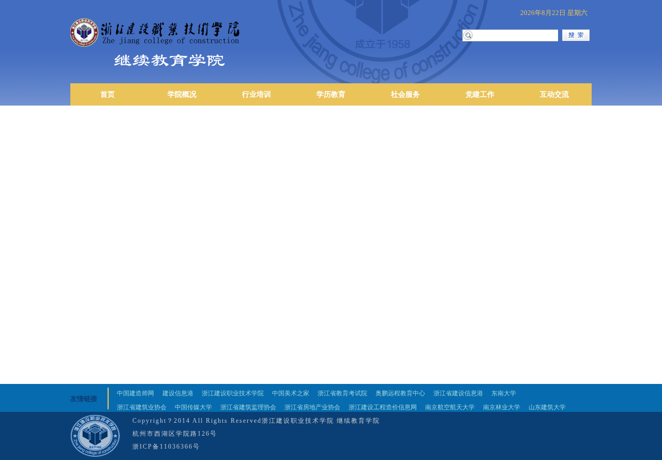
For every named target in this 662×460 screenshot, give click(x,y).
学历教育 (331, 94)
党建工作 (479, 94)
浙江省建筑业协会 (142, 407)
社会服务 (405, 94)
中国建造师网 (135, 393)
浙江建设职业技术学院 (233, 393)
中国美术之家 (290, 393)
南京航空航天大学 (450, 407)
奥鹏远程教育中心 (400, 393)
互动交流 (554, 94)
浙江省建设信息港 (458, 393)
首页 (107, 94)
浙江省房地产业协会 (312, 407)
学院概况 (182, 94)
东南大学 (503, 393)
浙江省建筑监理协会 (248, 407)
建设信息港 (177, 393)
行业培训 (256, 94)
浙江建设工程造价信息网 (383, 407)
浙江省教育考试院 (342, 393)
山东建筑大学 (547, 407)
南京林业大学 (501, 407)
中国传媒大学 (193, 407)
